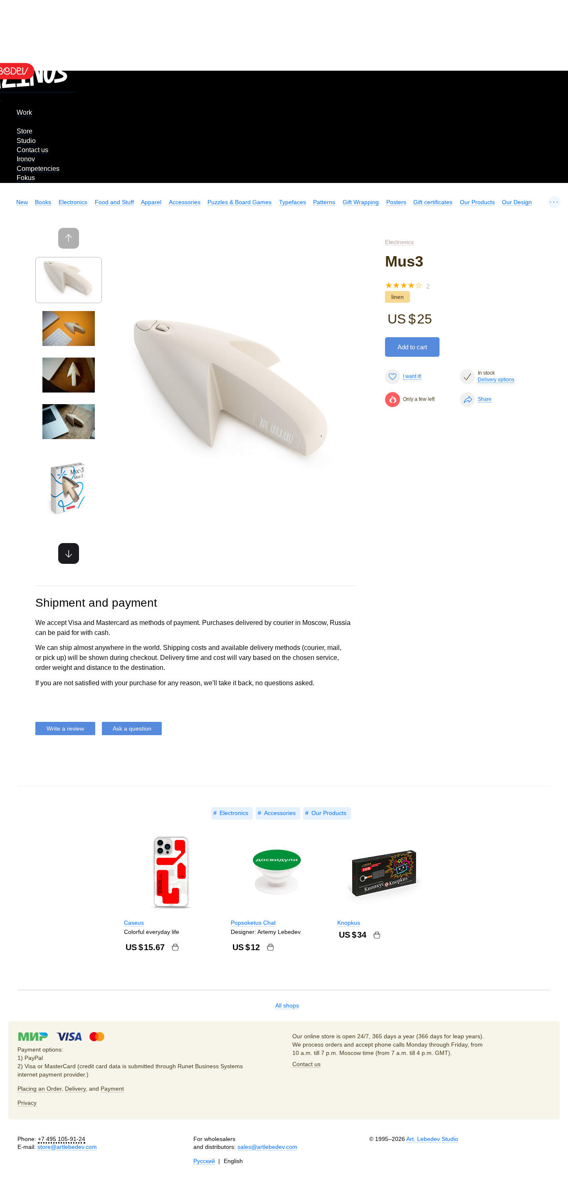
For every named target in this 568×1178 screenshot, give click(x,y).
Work (24, 112)
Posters (396, 202)
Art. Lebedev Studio (432, 1139)
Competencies (38, 168)
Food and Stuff (114, 202)
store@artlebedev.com (67, 1146)
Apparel (151, 202)
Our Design (517, 202)
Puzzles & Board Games (239, 202)
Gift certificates (432, 202)
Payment (112, 1088)
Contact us (32, 149)
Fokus (26, 177)
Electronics (73, 202)
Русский (204, 1161)
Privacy (27, 1102)
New (22, 202)
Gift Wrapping (361, 202)
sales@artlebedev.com (267, 1146)
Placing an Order (39, 1088)
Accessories (184, 202)
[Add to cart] (175, 947)
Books (43, 202)
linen (397, 297)
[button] (68, 553)
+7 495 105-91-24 (61, 1139)
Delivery (75, 1088)
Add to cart (412, 347)
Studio (26, 140)
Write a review (65, 728)
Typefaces (292, 202)
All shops (287, 1005)
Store (24, 131)
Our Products (477, 202)
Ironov (26, 159)
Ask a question (132, 728)
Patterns (324, 202)
